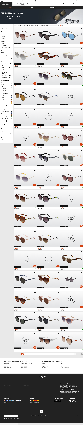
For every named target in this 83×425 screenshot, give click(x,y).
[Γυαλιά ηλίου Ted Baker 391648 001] (48, 218)
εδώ (75, 392)
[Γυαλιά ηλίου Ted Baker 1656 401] (71, 96)
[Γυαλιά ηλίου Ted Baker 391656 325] (48, 137)
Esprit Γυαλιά (63, 368)
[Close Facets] (6, 25)
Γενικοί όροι (6, 418)
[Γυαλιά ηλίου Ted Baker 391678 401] (48, 299)
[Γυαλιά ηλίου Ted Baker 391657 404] (25, 35)
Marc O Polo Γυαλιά (45, 367)
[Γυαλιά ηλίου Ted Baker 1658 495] (71, 299)
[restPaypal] (12, 400)
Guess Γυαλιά (63, 364)
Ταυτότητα (17, 418)
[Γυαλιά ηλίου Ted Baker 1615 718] (48, 177)
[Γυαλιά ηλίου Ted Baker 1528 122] (48, 116)
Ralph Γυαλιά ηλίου (24, 367)
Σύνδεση (63, 4)
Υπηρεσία (24, 383)
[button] (6, 4)
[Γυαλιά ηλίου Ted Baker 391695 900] (25, 279)
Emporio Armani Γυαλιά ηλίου (26, 363)
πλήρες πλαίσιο (4, 75)
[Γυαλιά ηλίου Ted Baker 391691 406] (48, 76)
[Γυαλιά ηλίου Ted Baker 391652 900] (48, 96)
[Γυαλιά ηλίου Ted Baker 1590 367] (71, 157)
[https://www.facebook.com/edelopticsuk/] (70, 401)
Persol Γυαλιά (63, 363)
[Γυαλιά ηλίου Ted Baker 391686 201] (48, 279)
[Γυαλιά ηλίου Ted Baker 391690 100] (25, 299)
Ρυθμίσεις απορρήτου (7, 385)
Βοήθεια (43, 383)
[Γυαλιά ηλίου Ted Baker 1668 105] (48, 259)
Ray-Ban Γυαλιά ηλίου (7, 363)
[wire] (19, 400)
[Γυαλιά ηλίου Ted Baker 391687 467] (25, 198)
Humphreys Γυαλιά (45, 366)
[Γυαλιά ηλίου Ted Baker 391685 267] (71, 76)
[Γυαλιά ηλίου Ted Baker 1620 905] (71, 279)
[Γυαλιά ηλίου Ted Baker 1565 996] (48, 340)
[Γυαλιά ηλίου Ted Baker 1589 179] (71, 177)
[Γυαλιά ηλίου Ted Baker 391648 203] (71, 319)
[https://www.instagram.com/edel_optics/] (73, 401)
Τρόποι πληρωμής (26, 385)
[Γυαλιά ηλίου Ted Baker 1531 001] (25, 76)
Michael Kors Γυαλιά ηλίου (25, 364)
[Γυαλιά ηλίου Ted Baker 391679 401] (25, 238)
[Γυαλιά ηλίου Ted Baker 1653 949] (71, 35)
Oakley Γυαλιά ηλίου (7, 364)
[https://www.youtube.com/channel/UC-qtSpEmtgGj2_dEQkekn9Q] (75, 401)
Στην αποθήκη (4, 45)
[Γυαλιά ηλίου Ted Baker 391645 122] (25, 218)
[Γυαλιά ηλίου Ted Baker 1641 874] (25, 137)
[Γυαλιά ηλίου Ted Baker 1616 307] (25, 340)
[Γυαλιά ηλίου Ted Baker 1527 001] (71, 198)
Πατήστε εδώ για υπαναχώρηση (10, 416)
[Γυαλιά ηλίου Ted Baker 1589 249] (71, 137)
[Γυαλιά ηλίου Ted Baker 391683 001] (48, 157)
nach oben (77, 415)
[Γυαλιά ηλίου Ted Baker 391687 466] (25, 157)
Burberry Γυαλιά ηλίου (25, 368)
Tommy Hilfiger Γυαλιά (65, 367)
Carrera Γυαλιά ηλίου (7, 367)
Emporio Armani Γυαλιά (46, 368)
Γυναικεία (3, 36)
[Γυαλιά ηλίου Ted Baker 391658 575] (25, 55)
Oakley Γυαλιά (44, 364)
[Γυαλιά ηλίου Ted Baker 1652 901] (71, 218)
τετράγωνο (4, 88)
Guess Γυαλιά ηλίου (24, 366)
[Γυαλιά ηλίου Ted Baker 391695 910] (48, 319)
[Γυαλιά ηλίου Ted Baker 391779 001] (48, 35)
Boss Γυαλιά (63, 366)
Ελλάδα (76, 0)
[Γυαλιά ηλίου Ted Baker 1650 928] (25, 116)
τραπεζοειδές (4, 90)
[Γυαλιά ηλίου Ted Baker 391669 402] (71, 340)
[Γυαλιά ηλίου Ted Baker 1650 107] (71, 116)
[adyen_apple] (16, 400)
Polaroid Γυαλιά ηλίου (7, 368)
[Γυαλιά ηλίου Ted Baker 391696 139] (71, 259)
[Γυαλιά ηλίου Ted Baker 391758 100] (48, 55)
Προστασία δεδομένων (11, 418)
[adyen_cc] (4, 400)
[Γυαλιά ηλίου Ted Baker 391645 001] (48, 198)
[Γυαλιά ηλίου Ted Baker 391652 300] (48, 238)
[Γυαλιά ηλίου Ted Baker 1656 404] (25, 259)
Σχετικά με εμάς (7, 383)
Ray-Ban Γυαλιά (44, 363)
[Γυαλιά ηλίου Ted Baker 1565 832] (71, 55)
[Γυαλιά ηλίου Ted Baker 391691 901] (25, 96)
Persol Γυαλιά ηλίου (7, 366)
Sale (3, 43)
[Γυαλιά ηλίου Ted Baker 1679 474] (25, 177)
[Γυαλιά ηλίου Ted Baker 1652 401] (71, 238)
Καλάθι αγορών (73, 4)
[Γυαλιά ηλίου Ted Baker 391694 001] (25, 319)
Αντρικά (3, 38)
